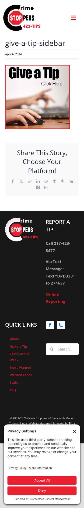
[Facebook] (50, 325)
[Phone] (61, 325)
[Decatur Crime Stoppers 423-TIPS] (21, 6)
